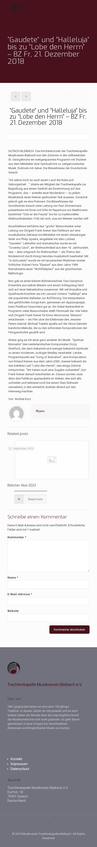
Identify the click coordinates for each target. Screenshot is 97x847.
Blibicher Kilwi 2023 (21, 485)
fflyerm (40, 411)
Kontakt (16, 759)
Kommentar (16, 537)
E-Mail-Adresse (19, 594)
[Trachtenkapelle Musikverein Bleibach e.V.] (48, 9)
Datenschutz (20, 769)
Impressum (19, 764)
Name (12, 577)
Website (13, 611)
